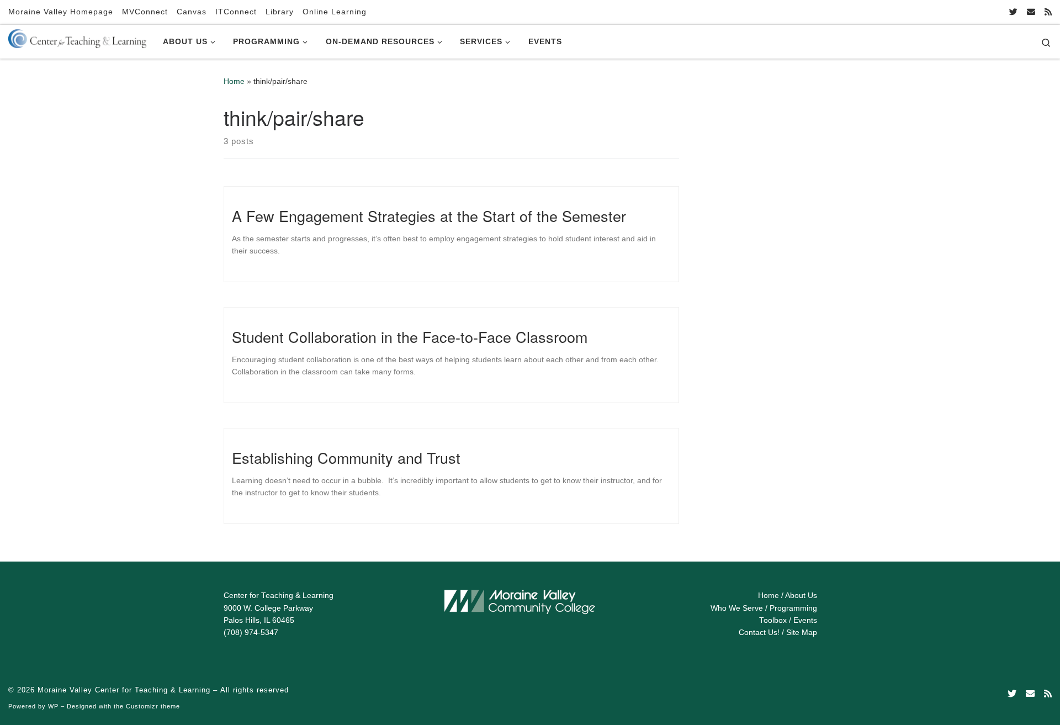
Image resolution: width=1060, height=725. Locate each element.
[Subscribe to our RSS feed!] (1048, 12)
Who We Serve (737, 608)
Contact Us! (759, 632)
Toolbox (773, 620)
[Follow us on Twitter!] (1013, 12)
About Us (801, 595)
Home (234, 81)
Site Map (801, 632)
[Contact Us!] (1031, 12)
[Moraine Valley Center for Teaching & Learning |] (77, 36)
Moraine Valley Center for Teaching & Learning (124, 690)
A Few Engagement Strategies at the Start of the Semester (429, 215)
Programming (793, 608)
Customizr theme (153, 706)
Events (805, 620)
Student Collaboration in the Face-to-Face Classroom (409, 336)
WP (53, 706)
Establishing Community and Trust (346, 457)
